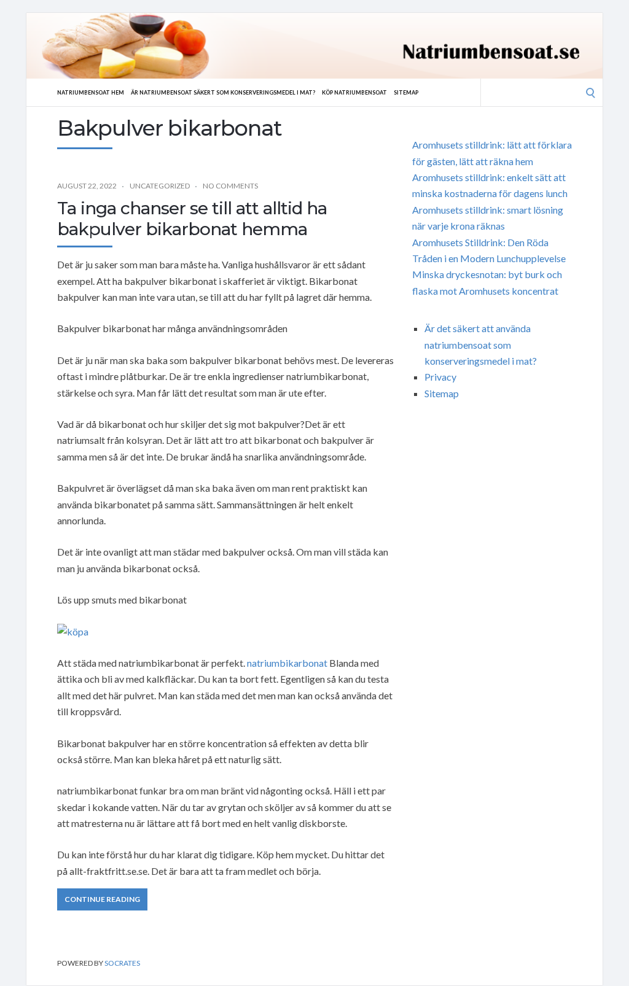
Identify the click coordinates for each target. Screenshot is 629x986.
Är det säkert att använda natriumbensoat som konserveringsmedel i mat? (480, 344)
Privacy (440, 376)
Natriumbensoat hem (90, 92)
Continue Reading (102, 899)
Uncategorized (160, 185)
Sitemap (406, 92)
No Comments (230, 185)
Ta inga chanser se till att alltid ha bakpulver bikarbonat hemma (192, 218)
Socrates (122, 963)
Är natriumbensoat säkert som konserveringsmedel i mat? (223, 92)
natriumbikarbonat (287, 663)
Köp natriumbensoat (354, 92)
